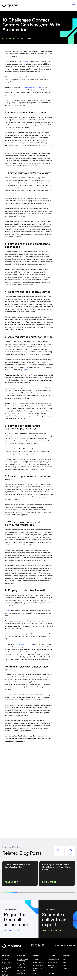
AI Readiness (52, 962)
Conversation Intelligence (7, 968)
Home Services (37, 965)
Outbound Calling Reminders (21, 972)
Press (65, 965)
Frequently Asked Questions (21, 965)
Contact (66, 968)
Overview (5, 959)
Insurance (35, 959)
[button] (73, 5)
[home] (10, 5)
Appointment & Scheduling (22, 960)
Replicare (5, 972)
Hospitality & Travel (37, 969)
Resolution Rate (53, 959)
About (65, 959)
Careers (65, 962)
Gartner (26, 61)
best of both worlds (26, 644)
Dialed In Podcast (51, 966)
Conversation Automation (7, 963)
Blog (49, 970)
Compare (51, 973)
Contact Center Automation (31, 87)
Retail (34, 973)
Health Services (38, 962)
